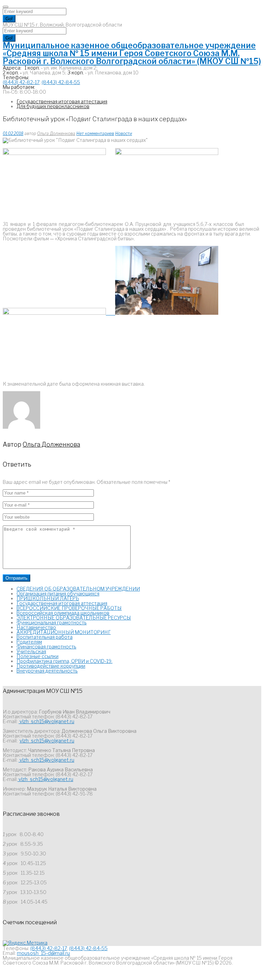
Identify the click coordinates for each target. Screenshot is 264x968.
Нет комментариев (95, 133)
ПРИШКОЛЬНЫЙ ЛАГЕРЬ (47, 598)
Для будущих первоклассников (52, 106)
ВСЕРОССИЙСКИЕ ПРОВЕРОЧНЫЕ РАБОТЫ (69, 608)
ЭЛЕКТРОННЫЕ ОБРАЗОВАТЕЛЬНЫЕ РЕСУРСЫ (73, 618)
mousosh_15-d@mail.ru (43, 953)
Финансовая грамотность (46, 646)
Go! (9, 18)
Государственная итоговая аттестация (61, 101)
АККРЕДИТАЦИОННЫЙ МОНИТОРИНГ (63, 632)
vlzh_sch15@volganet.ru (46, 721)
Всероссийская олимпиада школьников (62, 613)
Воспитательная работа (44, 637)
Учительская (31, 651)
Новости (123, 133)
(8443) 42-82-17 (21, 82)
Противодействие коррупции (50, 666)
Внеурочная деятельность (47, 671)
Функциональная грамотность (51, 622)
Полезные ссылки (37, 656)
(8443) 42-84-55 (61, 82)
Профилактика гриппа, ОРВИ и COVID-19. (64, 661)
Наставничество (36, 627)
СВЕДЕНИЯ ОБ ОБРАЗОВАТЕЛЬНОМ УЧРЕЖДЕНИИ (78, 589)
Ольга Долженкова (56, 133)
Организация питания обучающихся (57, 593)
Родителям (29, 642)
